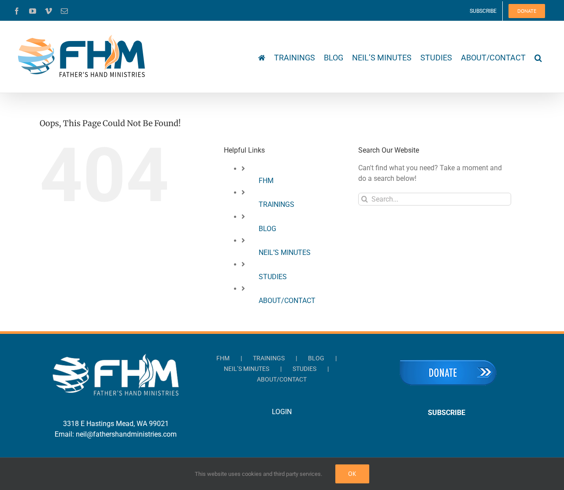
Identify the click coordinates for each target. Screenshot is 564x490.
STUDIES (273, 277)
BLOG (267, 228)
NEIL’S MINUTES (285, 252)
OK (352, 474)
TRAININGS (276, 204)
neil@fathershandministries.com (126, 434)
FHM (266, 180)
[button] (538, 57)
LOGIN (282, 412)
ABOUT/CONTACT (287, 300)
